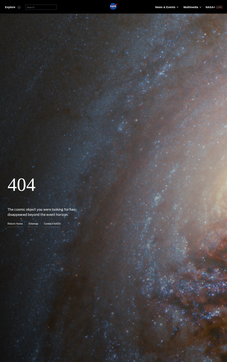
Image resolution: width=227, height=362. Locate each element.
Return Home (15, 223)
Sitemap (33, 223)
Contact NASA (52, 223)
